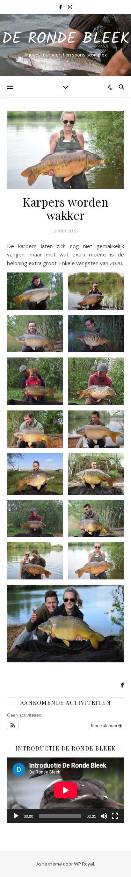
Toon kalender (104, 725)
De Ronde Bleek (66, 39)
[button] (12, 725)
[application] (65, 790)
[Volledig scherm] (114, 816)
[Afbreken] (103, 816)
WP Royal (84, 864)
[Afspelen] (16, 816)
